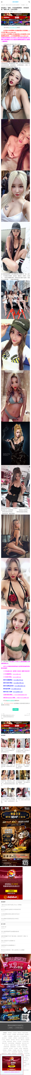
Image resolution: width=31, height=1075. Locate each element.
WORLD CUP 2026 (6, 1051)
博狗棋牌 (10, 1032)
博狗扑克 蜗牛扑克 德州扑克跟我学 (15, 2)
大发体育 (10, 1027)
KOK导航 (19, 1046)
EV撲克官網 (25, 1050)
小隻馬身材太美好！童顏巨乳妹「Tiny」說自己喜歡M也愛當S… (23, 800)
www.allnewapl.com (16, 688)
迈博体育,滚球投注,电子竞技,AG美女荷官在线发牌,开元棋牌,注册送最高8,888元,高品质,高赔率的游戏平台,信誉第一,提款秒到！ (15, 39)
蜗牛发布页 (4, 1038)
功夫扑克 (27, 1038)
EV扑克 (3, 1039)
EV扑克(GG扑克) (18, 1027)
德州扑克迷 (9, 1041)
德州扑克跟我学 (11, 700)
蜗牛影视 (13, 1039)
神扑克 (14, 1041)
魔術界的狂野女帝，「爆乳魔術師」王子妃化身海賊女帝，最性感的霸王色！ (8, 750)
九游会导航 (5, 1048)
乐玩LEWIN (14, 1053)
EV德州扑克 (25, 1060)
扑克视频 (23, 4)
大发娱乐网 (27, 1055)
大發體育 (24, 1062)
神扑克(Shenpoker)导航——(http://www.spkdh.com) (16, 697)
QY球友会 (26, 1051)
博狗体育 (8, 1039)
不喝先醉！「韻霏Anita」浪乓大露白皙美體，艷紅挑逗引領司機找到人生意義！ (23, 750)
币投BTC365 (4, 1053)
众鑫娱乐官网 (12, 1045)
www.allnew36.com (18, 680)
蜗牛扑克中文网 (20, 1034)
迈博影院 (9, 1050)
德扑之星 (27, 1058)
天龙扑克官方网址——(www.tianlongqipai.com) (15, 694)
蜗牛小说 (17, 1039)
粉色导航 (26, 1034)
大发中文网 (27, 1064)
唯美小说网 (20, 1050)
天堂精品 (15, 1038)
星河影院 (4, 1050)
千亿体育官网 (14, 1051)
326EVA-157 (27, 715)
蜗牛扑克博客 (25, 1032)
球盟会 (9, 1053)
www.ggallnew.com (17, 691)
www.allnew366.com (19, 682)
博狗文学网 (4, 1043)
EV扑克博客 (20, 1053)
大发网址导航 (24, 1045)
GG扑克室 (19, 1041)
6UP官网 (18, 1045)
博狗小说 (22, 1039)
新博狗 (5, 1036)
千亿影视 (16, 1048)
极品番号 (27, 1039)
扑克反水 (9, 1034)
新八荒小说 (6, 1045)
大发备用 (14, 1032)
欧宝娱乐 (11, 1048)
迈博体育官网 (6, 1046)
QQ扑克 (24, 1065)
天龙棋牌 (14, 1034)
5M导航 (20, 1048)
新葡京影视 (25, 1048)
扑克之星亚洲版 (11, 1043)
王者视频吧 (10, 1036)
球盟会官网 (20, 1051)
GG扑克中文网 (25, 1041)
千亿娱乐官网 (26, 1053)
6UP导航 (4, 1041)
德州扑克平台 (16, 1036)
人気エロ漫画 (24, 1046)
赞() (16, 709)
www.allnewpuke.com (20, 685)
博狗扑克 (4, 1034)
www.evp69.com (13, 27)
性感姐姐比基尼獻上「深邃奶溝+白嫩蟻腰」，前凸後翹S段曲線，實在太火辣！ (23, 782)
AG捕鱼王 (10, 1038)
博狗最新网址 (18, 1043)
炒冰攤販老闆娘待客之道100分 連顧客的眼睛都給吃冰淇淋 (7, 717)
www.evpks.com (17, 674)
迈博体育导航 (13, 1046)
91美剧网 (14, 1050)
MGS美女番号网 (23, 1036)
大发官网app (25, 1057)
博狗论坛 (19, 1032)
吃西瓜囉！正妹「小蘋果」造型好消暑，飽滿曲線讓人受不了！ (8, 766)
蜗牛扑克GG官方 (25, 1043)
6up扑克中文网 (21, 1038)
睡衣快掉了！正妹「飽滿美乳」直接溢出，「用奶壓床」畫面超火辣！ (23, 766)
